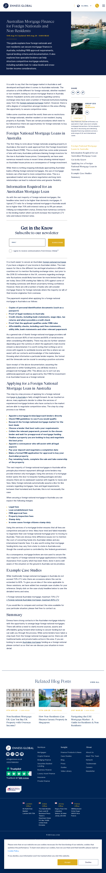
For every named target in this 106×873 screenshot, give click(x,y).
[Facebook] (8, 754)
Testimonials (91, 764)
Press (63, 764)
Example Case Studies (81, 173)
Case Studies (66, 756)
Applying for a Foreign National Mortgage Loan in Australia (84, 166)
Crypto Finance (43, 756)
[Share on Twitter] (78, 93)
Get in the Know (78, 159)
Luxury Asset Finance (46, 774)
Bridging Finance (44, 760)
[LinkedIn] (22, 754)
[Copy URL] (83, 93)
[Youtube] (17, 754)
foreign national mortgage (31, 103)
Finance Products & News (71, 753)
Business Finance (44, 770)
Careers (89, 768)
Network (89, 760)
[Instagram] (12, 754)
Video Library (66, 771)
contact (78, 118)
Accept (67, 862)
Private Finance (43, 781)
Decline (88, 862)
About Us (90, 753)
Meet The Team (92, 756)
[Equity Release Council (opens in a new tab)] (13, 789)
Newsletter (90, 771)
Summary (75, 177)
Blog (62, 760)
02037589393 (97, 6)
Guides (64, 768)
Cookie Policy (13, 851)
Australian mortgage (31, 642)
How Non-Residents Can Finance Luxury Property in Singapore (53, 719)
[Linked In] (87, 112)
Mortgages (41, 753)
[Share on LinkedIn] (73, 93)
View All (94, 682)
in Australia (21, 397)
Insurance (41, 778)
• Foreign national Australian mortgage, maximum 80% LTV (32, 600)
